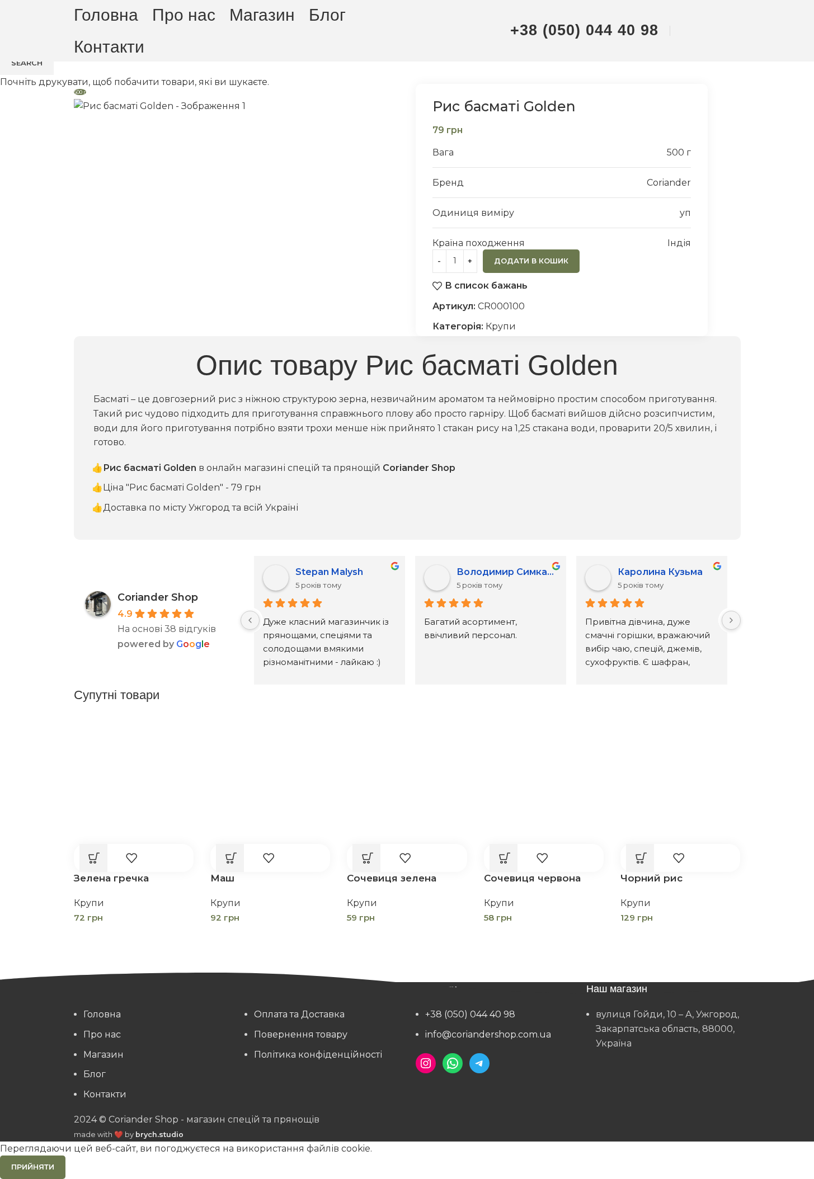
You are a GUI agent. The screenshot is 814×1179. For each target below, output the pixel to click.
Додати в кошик (531, 260)
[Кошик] (734, 31)
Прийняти (32, 1166)
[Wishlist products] (711, 31)
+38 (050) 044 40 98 (584, 30)
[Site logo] (407, 30)
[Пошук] (687, 31)
